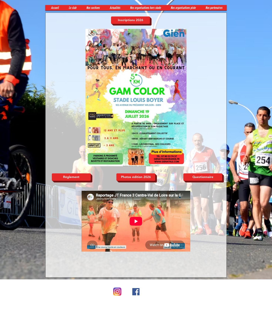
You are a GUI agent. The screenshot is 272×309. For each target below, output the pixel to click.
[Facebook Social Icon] (136, 291)
